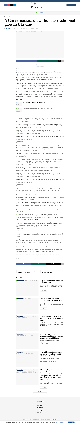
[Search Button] (75, 1)
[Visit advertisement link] (40, 12)
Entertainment (21, 10)
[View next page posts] (41, 114)
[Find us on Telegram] (14, 5)
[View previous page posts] (39, 114)
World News (10, 16)
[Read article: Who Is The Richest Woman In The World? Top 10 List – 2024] (19, 110)
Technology (71, 10)
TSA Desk (8, 28)
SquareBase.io (54, 419)
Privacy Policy (40, 407)
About (40, 403)
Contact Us (18, 0)
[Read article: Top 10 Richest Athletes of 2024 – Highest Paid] (19, 104)
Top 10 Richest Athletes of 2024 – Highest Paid (34, 102)
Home (5, 16)
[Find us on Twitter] (11, 5)
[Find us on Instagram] (8, 5)
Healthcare (61, 10)
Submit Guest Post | (11, 0)
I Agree (71, 422)
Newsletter (39, 412)
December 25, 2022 (16, 28)
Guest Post (39, 405)
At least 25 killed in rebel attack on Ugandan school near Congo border (51, 318)
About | (5, 0)
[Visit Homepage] (40, 5)
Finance (53, 10)
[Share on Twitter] (59, 61)
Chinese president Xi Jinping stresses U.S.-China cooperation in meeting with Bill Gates (51, 336)
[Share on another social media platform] (62, 61)
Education (38, 10)
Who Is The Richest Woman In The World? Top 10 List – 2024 (37, 108)
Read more (44, 290)
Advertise (71, 5)
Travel (46, 10)
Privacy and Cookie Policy (61, 422)
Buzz (30, 10)
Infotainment (9, 10)
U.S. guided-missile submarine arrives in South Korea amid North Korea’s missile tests (51, 354)
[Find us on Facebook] (5, 5)
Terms (40, 409)
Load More (40, 391)
